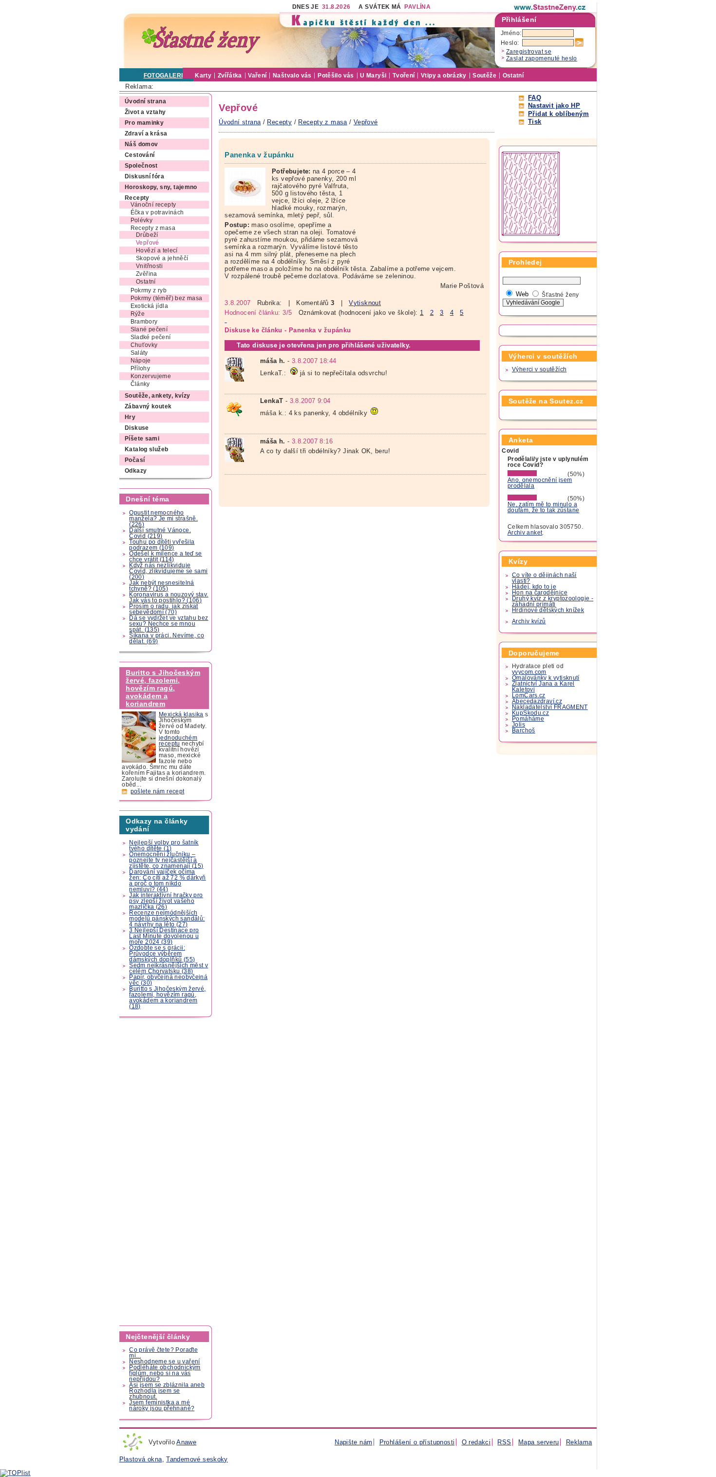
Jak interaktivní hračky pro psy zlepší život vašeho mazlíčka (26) (166, 901)
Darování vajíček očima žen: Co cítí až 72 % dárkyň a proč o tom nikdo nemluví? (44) (167, 880)
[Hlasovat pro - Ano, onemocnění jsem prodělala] (537, 474)
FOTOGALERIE (165, 75)
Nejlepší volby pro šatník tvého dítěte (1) (164, 845)
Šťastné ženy (560, 295)
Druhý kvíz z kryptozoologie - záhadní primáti (552, 601)
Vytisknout (365, 303)
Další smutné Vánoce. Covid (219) (160, 533)
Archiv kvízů (529, 621)
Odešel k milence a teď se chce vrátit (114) (165, 556)
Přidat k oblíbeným (558, 113)
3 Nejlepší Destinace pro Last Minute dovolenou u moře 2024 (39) (164, 936)
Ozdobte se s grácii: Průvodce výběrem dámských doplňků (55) (162, 953)
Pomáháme (528, 719)
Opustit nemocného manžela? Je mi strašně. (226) (163, 518)
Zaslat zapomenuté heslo (541, 58)
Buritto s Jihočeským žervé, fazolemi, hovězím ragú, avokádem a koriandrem (163, 688)
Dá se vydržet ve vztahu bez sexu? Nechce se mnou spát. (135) (168, 624)
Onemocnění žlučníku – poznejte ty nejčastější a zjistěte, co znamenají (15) (166, 860)
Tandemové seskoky (197, 1459)
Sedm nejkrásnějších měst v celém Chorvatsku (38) (168, 968)
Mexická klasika (181, 714)
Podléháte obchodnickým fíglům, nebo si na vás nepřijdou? (164, 1373)
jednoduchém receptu (178, 741)
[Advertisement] (166, 1171)
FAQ (534, 97)
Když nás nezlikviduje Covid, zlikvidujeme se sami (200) (168, 571)
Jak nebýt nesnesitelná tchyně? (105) (161, 586)
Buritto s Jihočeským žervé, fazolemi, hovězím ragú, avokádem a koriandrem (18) (167, 997)
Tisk (535, 121)
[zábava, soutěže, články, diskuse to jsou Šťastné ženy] (550, 7)
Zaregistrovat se (528, 52)
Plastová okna (140, 1459)
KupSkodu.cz (530, 713)
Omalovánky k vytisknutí (546, 678)
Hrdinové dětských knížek (548, 610)
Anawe (186, 1442)
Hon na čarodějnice (539, 592)
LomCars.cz (529, 695)
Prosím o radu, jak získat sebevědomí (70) (163, 609)
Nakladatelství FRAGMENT (550, 707)
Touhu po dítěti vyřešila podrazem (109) (161, 545)
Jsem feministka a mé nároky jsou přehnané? (161, 1405)
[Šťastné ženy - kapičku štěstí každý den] (201, 40)
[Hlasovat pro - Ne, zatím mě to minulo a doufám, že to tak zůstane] (537, 498)
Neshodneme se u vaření (164, 1361)
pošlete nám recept (158, 791)
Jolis (518, 725)
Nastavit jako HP (554, 105)
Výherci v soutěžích (539, 369)
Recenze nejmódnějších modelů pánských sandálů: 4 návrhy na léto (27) (167, 918)
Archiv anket (525, 533)
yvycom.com (529, 672)
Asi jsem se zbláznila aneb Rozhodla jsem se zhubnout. (167, 1391)
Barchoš (523, 730)
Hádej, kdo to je (534, 587)
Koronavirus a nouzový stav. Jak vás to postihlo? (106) (168, 597)
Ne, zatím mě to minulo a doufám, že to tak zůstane (544, 507)
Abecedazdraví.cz (537, 701)
